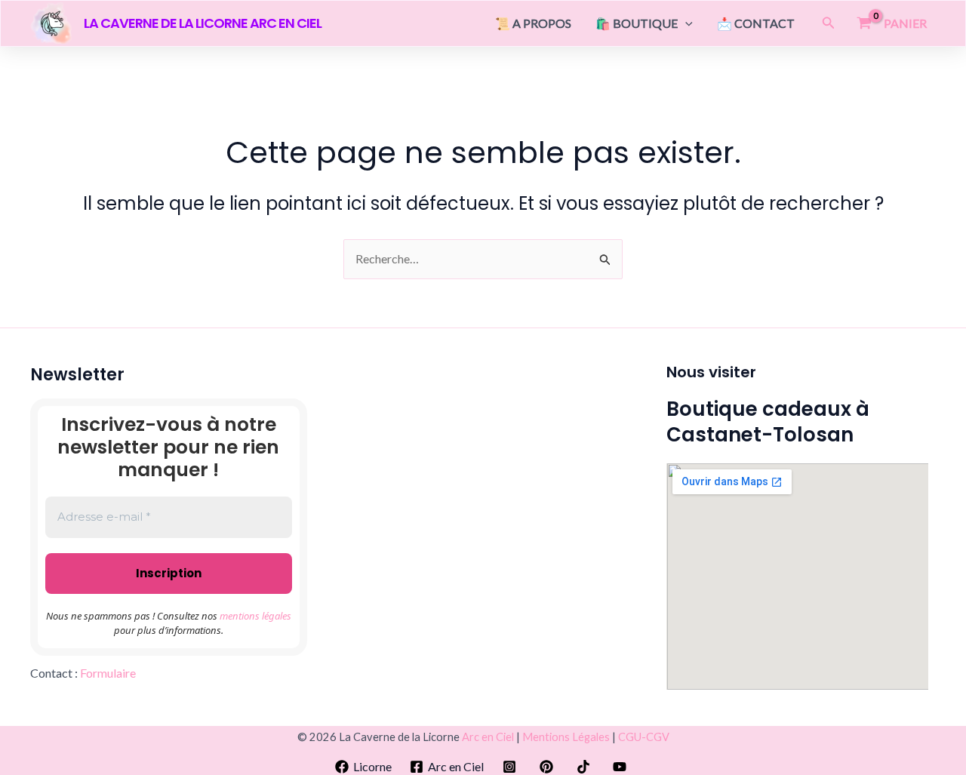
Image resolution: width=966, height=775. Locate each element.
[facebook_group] (549, 766)
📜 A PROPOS (533, 23)
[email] (585, 766)
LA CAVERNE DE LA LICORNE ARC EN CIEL (202, 23)
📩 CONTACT (756, 23)
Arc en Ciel (488, 736)
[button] (685, 23)
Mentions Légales (566, 736)
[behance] (512, 766)
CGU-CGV (643, 736)
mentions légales (255, 616)
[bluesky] (622, 766)
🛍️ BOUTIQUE (636, 23)
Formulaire (108, 673)
